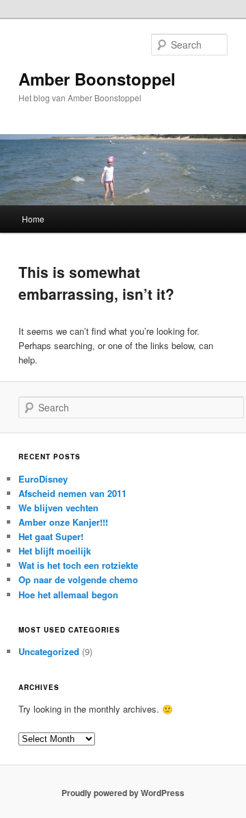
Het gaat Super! (50, 536)
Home (33, 219)
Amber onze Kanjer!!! (63, 521)
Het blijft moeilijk (54, 550)
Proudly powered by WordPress (123, 793)
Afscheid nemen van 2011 (72, 493)
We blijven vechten (58, 507)
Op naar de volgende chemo (78, 579)
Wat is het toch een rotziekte (78, 565)
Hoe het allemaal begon (68, 594)
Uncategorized (48, 651)
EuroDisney (43, 478)
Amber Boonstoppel (97, 78)
